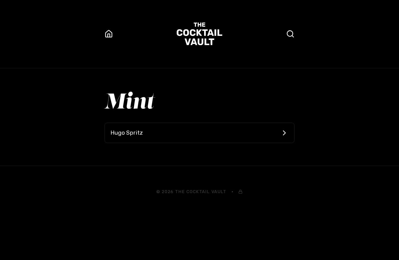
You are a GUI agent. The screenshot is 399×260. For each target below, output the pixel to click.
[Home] (108, 34)
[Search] (290, 34)
